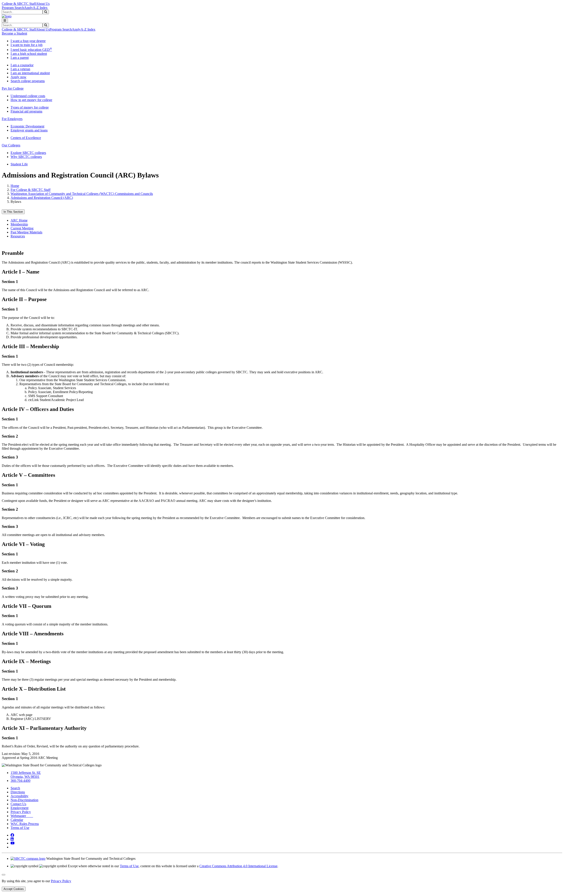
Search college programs (28, 81)
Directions (18, 792)
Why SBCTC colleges (26, 157)
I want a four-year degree (28, 41)
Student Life (19, 164)
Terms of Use (20, 828)
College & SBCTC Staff (19, 4)
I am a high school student (29, 53)
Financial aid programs (26, 111)
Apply (28, 7)
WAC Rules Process (25, 824)
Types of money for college (30, 107)
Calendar (17, 820)
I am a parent (20, 57)
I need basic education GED (31, 50)
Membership (19, 224)
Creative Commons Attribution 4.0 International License (238, 866)
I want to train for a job (27, 45)
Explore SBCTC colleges (28, 153)
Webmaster (22, 816)
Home (15, 186)
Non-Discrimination (24, 800)
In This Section (13, 211)
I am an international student (30, 73)
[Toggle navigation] (5, 20)
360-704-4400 (20, 780)
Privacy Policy (21, 812)
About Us (43, 4)
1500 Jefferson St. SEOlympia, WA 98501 (26, 774)
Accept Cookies (14, 889)
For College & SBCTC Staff (30, 190)
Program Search (13, 7)
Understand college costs (28, 96)
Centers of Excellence (26, 138)
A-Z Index (40, 7)
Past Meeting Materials (26, 232)
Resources (18, 236)
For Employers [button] (12, 119)
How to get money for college (31, 100)
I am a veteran (20, 69)
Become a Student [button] (14, 33)
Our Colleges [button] (11, 145)
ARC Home (19, 220)
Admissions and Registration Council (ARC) (42, 198)
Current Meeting (22, 228)
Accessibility (19, 796)
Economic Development (27, 126)
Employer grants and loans (29, 130)
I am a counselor (22, 65)
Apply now (18, 77)
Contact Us (18, 804)
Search (15, 788)
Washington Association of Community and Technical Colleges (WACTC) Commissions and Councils (82, 194)
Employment (19, 808)
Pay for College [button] (13, 88)
